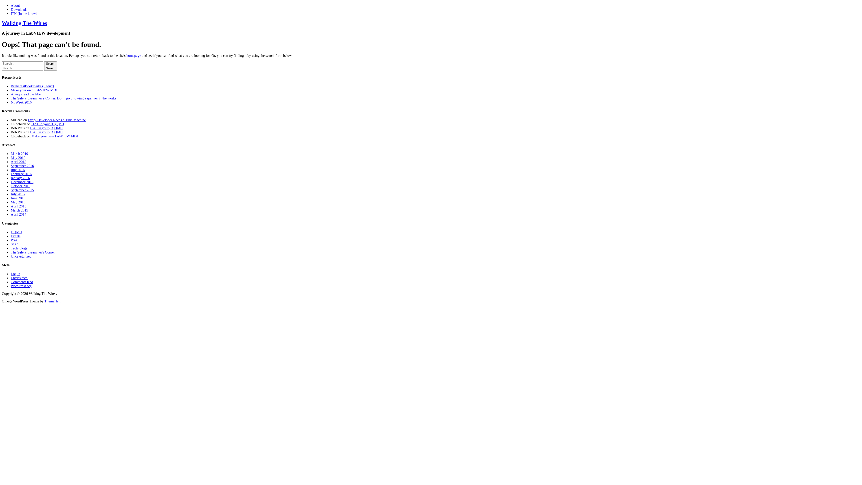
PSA (14, 240)
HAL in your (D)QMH (47, 124)
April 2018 (18, 162)
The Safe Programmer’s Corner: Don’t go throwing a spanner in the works (63, 98)
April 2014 (18, 214)
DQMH (16, 232)
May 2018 (18, 158)
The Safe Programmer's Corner (33, 252)
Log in (15, 274)
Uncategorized (21, 256)
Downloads (19, 9)
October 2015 (20, 186)
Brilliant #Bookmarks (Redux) (32, 86)
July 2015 (18, 194)
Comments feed (22, 282)
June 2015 (18, 198)
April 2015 (18, 206)
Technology (19, 248)
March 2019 (19, 154)
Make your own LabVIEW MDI (34, 90)
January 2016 (20, 178)
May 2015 (18, 202)
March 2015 (19, 210)
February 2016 (21, 174)
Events (15, 236)
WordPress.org (21, 286)
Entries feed (19, 278)
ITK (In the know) (24, 13)
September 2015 (22, 190)
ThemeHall (52, 301)
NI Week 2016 (21, 102)
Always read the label (26, 94)
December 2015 (22, 182)
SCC (14, 244)
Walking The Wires (24, 23)
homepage (133, 55)
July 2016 (18, 170)
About (15, 5)
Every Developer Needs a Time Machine (57, 120)
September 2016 (22, 166)
